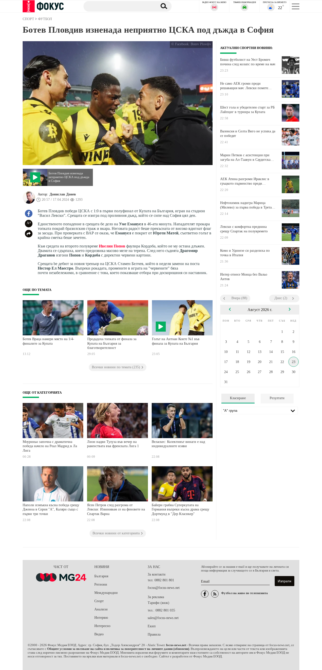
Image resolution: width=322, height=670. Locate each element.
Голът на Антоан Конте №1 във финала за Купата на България (175, 341)
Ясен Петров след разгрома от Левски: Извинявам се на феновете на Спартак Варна (116, 509)
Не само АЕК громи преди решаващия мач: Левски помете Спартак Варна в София (244, 86)
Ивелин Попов (112, 246)
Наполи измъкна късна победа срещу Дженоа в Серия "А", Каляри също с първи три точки (51, 509)
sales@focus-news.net (163, 618)
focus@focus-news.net (164, 588)
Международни (106, 593)
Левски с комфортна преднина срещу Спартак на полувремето (244, 229)
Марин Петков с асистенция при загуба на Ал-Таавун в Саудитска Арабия (245, 157)
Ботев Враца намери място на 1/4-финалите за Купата (48, 341)
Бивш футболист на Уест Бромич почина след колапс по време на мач (247, 62)
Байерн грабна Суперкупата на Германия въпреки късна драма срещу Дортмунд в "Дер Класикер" (180, 509)
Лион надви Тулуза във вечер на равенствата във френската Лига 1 (113, 444)
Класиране (238, 398)
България (101, 576)
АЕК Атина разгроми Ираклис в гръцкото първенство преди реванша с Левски (244, 181)
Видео (99, 634)
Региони (100, 584)
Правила (154, 634)
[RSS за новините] (215, 594)
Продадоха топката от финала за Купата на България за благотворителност (111, 343)
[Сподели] (28, 233)
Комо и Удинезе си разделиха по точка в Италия (245, 253)
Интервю (101, 618)
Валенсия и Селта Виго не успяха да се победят (247, 133)
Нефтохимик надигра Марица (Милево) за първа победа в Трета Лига (246, 205)
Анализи (101, 609)
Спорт (99, 601)
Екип (152, 626)
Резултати (277, 398)
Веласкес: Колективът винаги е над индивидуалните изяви (178, 444)
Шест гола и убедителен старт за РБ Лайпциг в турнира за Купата (247, 110)
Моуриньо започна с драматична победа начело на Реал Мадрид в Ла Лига (50, 446)
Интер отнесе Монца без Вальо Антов (243, 277)
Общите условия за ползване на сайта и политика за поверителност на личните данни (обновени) (118, 649)
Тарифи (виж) (158, 603)
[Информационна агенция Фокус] (205, 594)
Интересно (102, 626)
